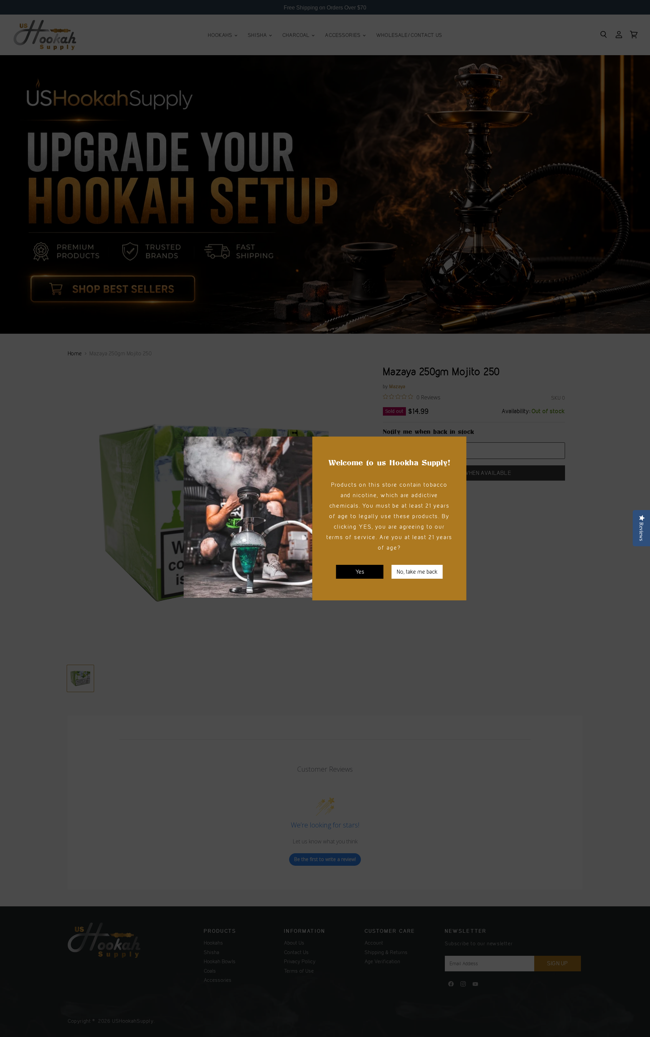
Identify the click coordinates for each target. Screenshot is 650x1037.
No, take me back (417, 571)
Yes (359, 571)
